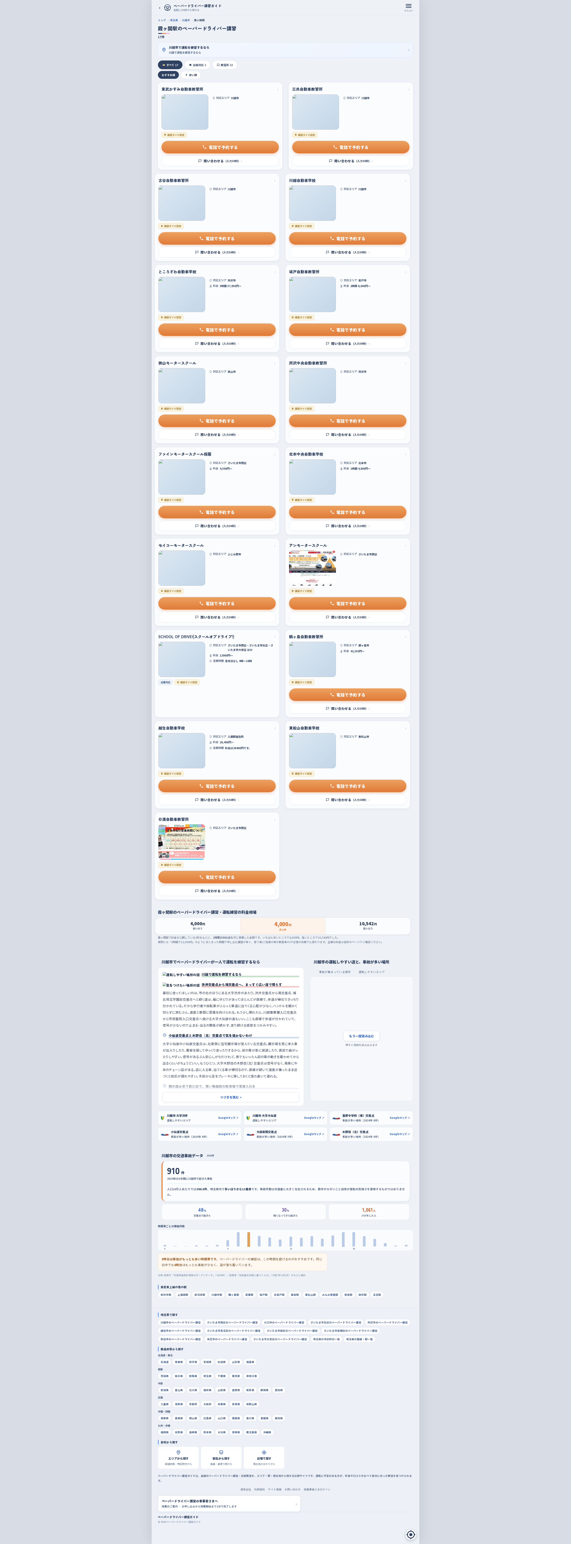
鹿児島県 (251, 1432)
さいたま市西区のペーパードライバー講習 (232, 1322)
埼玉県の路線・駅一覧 (359, 1339)
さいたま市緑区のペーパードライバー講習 (292, 1330)
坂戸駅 (264, 1294)
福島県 (250, 1362)
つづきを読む (231, 1097)
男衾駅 (348, 1294)
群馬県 (193, 1376)
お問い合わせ (293, 1489)
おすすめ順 (168, 75)
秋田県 (222, 1362)
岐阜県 (250, 1390)
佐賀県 (179, 1432)
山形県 (236, 1362)
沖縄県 (267, 1432)
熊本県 (207, 1432)
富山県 (179, 1390)
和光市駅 (166, 1294)
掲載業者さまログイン (317, 1489)
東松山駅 (310, 1294)
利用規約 (259, 1489)
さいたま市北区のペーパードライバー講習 (335, 1322)
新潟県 (165, 1390)
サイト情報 (274, 1489)
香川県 (250, 1418)
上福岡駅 (183, 1294)
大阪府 (207, 1404)
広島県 (207, 1418)
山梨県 (222, 1390)
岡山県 (193, 1418)
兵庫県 (222, 1404)
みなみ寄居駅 (330, 1294)
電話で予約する (223, 147)
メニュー (408, 10)
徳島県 (236, 1418)
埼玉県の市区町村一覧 (326, 1339)
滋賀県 (179, 1404)
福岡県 (165, 1432)
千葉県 (222, 1376)
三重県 (165, 1404)
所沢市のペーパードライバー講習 (388, 1322)
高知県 (279, 1418)
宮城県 (207, 1362)
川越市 (186, 20)
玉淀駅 (377, 1294)
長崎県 (193, 1432)
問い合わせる (223, 160)
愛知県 (279, 1390)
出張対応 (199, 65)
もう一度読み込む (361, 1036)
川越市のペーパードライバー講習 (181, 1322)
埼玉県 (174, 20)
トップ (162, 20)
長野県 (236, 1390)
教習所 (227, 65)
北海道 (165, 1362)
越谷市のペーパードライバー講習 (181, 1330)
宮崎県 (236, 1432)
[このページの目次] (410, 1534)
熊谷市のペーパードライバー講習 (181, 1339)
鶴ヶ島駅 (233, 1294)
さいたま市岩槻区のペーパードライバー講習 (350, 1330)
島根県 (179, 1418)
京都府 (193, 1404)
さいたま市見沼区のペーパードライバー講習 (234, 1330)
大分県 (222, 1432)
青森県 (179, 1362)
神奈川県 (251, 1376)
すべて (172, 65)
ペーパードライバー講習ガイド (178, 1517)
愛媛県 (265, 1418)
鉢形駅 (363, 1294)
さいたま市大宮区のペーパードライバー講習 (280, 1339)
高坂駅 (295, 1294)
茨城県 (165, 1376)
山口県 (222, 1418)
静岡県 (265, 1390)
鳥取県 (165, 1418)
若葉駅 (249, 1294)
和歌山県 (251, 1404)
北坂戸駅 (279, 1294)
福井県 (207, 1390)
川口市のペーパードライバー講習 (284, 1322)
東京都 (236, 1376)
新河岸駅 (199, 1294)
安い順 (193, 75)
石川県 (193, 1390)
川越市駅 (216, 1294)
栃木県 (179, 1376)
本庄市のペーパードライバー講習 (227, 1339)
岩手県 (193, 1362)
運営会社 (245, 1489)
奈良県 (236, 1404)
